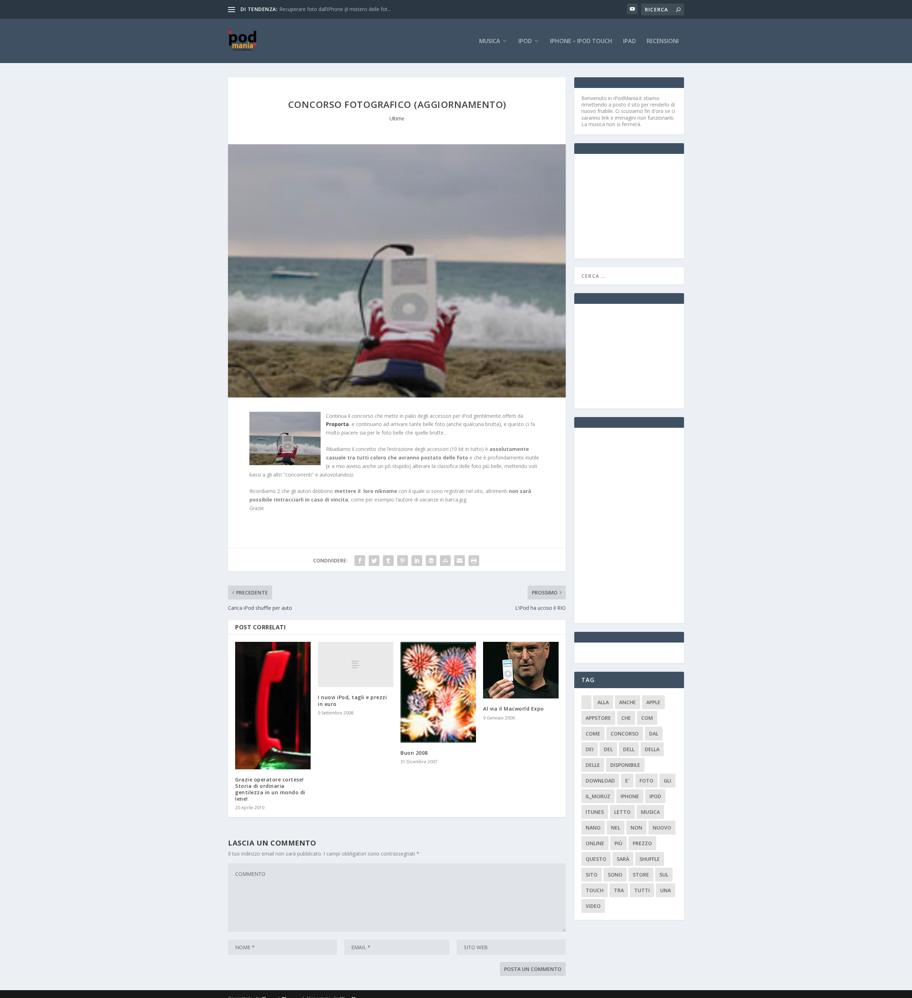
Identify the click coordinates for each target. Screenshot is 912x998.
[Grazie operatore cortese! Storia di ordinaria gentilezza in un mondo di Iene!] (273, 705)
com (647, 717)
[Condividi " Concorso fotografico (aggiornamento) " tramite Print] (474, 560)
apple (653, 702)
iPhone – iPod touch (581, 41)
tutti (642, 890)
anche (627, 702)
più (618, 843)
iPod (525, 41)
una (665, 890)
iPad (629, 41)
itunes (595, 812)
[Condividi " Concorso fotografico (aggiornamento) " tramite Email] (459, 560)
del (608, 749)
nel (615, 827)
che (626, 717)
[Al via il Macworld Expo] (521, 670)
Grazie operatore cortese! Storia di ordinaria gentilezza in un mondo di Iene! (270, 789)
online (595, 843)
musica (650, 812)
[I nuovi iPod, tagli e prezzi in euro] (355, 664)
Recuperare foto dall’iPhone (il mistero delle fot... (335, 9)
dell (628, 749)
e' (627, 780)
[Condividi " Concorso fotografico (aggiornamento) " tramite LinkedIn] (417, 560)
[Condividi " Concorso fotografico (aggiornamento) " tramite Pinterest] (402, 560)
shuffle (649, 859)
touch (594, 890)
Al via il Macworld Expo (513, 708)
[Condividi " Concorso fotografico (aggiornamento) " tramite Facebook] (360, 560)
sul (663, 874)
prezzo (642, 843)
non (636, 827)
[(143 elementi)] (586, 702)
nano (593, 827)
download (600, 780)
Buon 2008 (414, 752)
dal (653, 733)
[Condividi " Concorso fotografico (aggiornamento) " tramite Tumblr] (388, 560)
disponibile (625, 765)
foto (646, 780)
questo (596, 859)
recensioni (663, 41)
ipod (655, 796)
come (593, 733)
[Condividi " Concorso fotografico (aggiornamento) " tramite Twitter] (374, 560)
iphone (630, 796)
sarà (623, 859)
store (641, 874)
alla (603, 702)
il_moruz (598, 796)
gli (667, 780)
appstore (598, 717)
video (593, 906)
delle (593, 765)
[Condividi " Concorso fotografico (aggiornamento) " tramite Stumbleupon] (445, 560)
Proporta (337, 424)
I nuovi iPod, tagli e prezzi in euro (352, 700)
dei (590, 749)
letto (622, 812)
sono (615, 874)
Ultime (396, 118)
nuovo (662, 827)
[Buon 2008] (438, 692)
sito (591, 874)
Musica (489, 41)
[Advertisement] (634, 205)
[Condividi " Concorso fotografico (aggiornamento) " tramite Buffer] (431, 560)
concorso (625, 733)
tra (619, 890)
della (652, 749)
